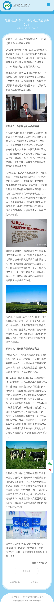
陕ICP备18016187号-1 (31, 600)
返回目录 (26, 571)
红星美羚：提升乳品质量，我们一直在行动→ (39, 582)
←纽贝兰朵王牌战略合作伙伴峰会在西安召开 (18, 582)
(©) (23, 597)
